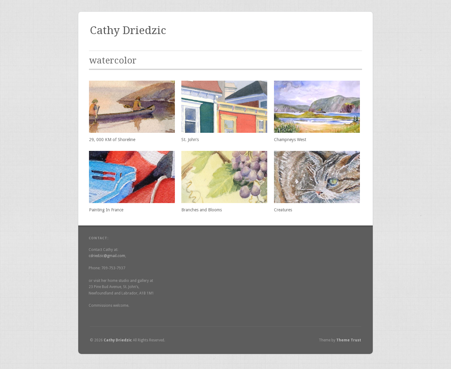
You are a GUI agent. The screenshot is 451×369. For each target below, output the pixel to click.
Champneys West (290, 139)
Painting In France (106, 209)
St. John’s (190, 139)
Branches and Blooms (201, 209)
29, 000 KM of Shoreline (112, 139)
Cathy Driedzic (128, 30)
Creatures (283, 209)
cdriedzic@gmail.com (107, 256)
